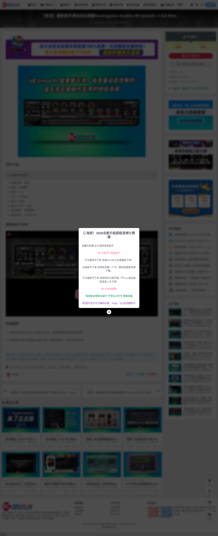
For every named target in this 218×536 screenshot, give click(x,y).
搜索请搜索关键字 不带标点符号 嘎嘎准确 (110, 295)
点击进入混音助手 (110, 252)
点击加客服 (111, 288)
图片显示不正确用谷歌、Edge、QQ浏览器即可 (110, 303)
